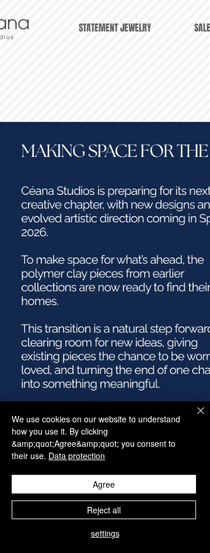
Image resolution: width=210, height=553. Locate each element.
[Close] (194, 418)
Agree (104, 484)
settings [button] (105, 533)
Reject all (104, 510)
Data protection (76, 455)
